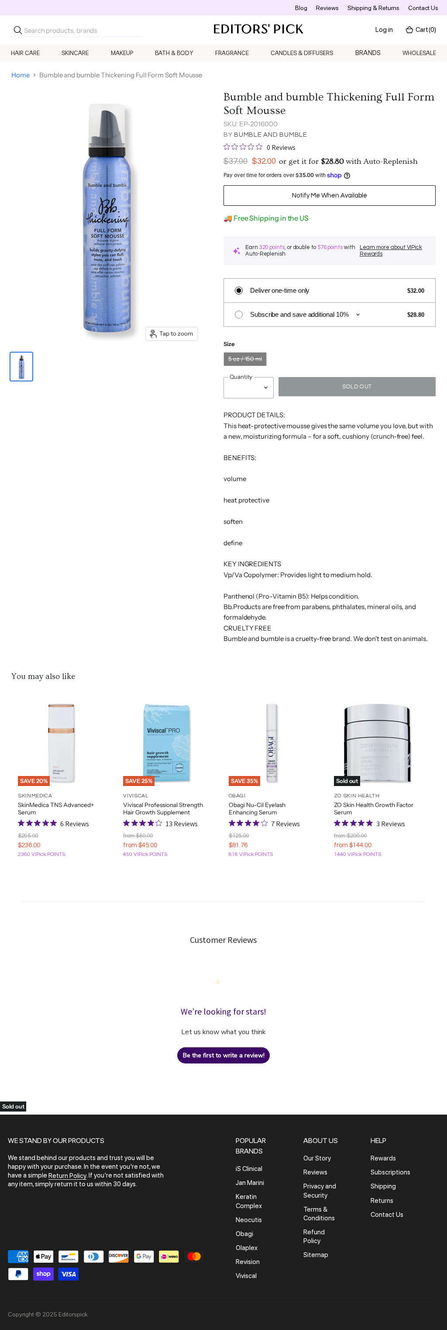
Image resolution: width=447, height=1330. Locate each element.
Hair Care (25, 52)
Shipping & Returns (373, 7)
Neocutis (249, 1220)
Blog (301, 7)
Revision (248, 1262)
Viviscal (246, 1276)
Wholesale (419, 52)
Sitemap (315, 1255)
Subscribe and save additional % (299, 314)
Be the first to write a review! (224, 1055)
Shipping (383, 1187)
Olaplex (247, 1248)
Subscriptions (390, 1172)
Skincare (75, 52)
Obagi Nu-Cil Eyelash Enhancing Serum (257, 808)
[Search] (18, 30)
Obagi (244, 1234)
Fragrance (232, 52)
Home (20, 75)
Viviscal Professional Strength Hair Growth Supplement (163, 808)
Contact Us (423, 7)
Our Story (317, 1158)
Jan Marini (250, 1183)
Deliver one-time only (279, 290)
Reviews (327, 7)
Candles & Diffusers (302, 52)
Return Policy (67, 1176)
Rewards (383, 1158)
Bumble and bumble (270, 135)
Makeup (122, 52)
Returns (382, 1201)
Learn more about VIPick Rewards (391, 250)
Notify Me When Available (329, 195)
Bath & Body (174, 52)
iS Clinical (249, 1169)
